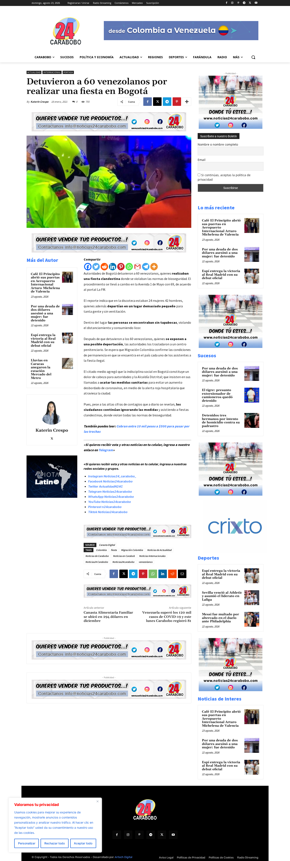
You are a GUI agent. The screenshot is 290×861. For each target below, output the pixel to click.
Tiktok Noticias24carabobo (108, 512)
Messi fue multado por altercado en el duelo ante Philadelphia (220, 617)
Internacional (52, 72)
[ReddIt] (172, 574)
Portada (68, 72)
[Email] (182, 574)
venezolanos (145, 561)
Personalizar (26, 843)
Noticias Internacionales (152, 555)
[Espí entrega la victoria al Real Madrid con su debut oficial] (67, 338)
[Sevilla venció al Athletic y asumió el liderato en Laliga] (251, 597)
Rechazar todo (54, 843)
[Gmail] (137, 266)
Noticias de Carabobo (97, 555)
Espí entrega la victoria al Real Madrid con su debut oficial (43, 340)
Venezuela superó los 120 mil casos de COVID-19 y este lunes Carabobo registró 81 (166, 616)
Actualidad (34, 72)
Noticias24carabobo (123, 561)
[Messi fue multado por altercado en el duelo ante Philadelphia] (251, 619)
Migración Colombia (132, 550)
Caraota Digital (107, 544)
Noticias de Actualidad (159, 550)
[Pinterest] (238, 3)
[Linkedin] (112, 266)
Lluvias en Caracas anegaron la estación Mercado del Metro (41, 369)
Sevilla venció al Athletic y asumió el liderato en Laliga (222, 596)
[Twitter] (96, 266)
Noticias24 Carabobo (96, 561)
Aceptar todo (83, 843)
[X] (250, 3)
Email (202, 160)
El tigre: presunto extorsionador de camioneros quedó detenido (217, 395)
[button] (253, 57)
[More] (186, 101)
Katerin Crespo (39, 102)
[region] (55, 825)
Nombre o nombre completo (218, 144)
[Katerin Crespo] (52, 412)
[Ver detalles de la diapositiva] (239, 552)
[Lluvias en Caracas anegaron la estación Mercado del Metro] (67, 363)
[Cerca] (97, 801)
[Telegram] (244, 3)
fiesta (114, 550)
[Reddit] (104, 266)
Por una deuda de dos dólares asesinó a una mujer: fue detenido (45, 313)
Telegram (106, 450)
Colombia (101, 550)
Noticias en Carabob (124, 555)
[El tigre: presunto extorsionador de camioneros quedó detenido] (251, 395)
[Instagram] (232, 3)
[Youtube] (255, 3)
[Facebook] (226, 3)
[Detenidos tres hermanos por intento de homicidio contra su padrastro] (251, 420)
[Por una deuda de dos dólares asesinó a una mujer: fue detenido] (67, 309)
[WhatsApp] (153, 574)
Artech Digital (123, 857)
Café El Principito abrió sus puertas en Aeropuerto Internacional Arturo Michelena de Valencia (45, 283)
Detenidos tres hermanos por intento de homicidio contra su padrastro (221, 420)
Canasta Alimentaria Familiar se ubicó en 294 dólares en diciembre (108, 616)
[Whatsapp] (129, 266)
